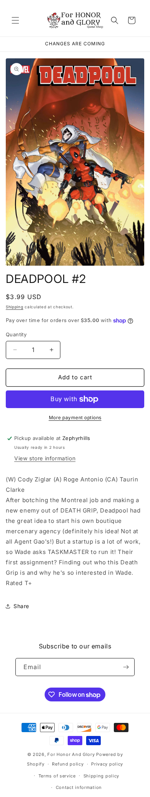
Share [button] (21, 606)
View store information (44, 458)
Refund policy (67, 764)
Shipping (14, 306)
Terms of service (57, 776)
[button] (15, 20)
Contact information (79, 787)
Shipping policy (101, 776)
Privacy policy (107, 764)
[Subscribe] (125, 667)
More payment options (75, 417)
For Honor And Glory (71, 754)
